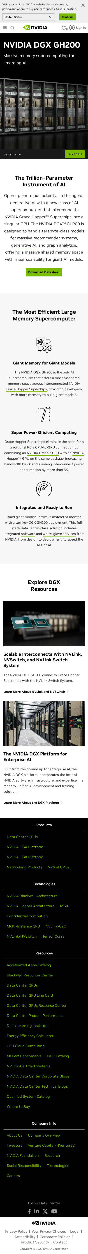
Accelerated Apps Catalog (29, 965)
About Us (14, 1135)
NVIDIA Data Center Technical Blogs (37, 1086)
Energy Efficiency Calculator (30, 1035)
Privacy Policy (16, 1231)
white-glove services (59, 534)
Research (52, 1155)
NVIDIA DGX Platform (25, 847)
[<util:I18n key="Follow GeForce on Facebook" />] (29, 1211)
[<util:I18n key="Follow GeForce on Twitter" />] (45, 1211)
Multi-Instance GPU (23, 926)
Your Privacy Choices (49, 1231)
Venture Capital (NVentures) (51, 1145)
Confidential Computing (27, 916)
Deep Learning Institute (27, 1025)
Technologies (58, 1165)
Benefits (10, 154)
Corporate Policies (55, 1236)
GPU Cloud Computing (26, 1046)
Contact (60, 1242)
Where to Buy (18, 1106)
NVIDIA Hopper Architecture (30, 906)
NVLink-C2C (56, 926)
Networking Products (24, 867)
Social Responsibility (24, 1165)
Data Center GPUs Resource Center (37, 1005)
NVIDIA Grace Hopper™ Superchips (38, 216)
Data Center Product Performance (36, 1015)
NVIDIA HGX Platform (25, 857)
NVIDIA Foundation (23, 1155)
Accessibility (24, 1236)
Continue (67, 17)
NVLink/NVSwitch (22, 936)
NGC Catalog (58, 1056)
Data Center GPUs (22, 837)
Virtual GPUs (58, 867)
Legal (74, 1231)
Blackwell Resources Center (30, 975)
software (28, 534)
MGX (64, 906)
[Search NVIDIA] (12, 26)
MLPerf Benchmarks (24, 1056)
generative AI (23, 245)
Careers (13, 1175)
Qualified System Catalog (28, 1096)
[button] (64, 29)
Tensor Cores (53, 936)
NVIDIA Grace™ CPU (43, 453)
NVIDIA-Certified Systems (29, 1066)
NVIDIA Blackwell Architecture (32, 896)
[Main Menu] (5, 28)
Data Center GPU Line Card (30, 995)
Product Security (35, 1242)
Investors (14, 1145)
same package (52, 458)
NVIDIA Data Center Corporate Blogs (38, 1076)
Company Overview (44, 1135)
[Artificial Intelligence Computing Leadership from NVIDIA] (35, 28)
